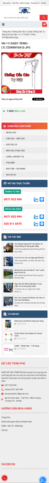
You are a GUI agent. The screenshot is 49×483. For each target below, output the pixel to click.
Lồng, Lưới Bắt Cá (15, 157)
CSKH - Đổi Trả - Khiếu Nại (12, 426)
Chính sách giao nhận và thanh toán (16, 422)
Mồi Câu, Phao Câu (15, 151)
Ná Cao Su (11, 175)
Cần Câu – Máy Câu (15, 138)
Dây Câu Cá (11, 145)
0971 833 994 (13, 199)
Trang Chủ (5, 417)
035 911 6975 (13, 223)
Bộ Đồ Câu (11, 132)
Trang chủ (6, 32)
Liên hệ (4, 430)
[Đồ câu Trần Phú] (24, 10)
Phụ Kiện (10, 163)
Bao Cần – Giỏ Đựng (15, 169)
